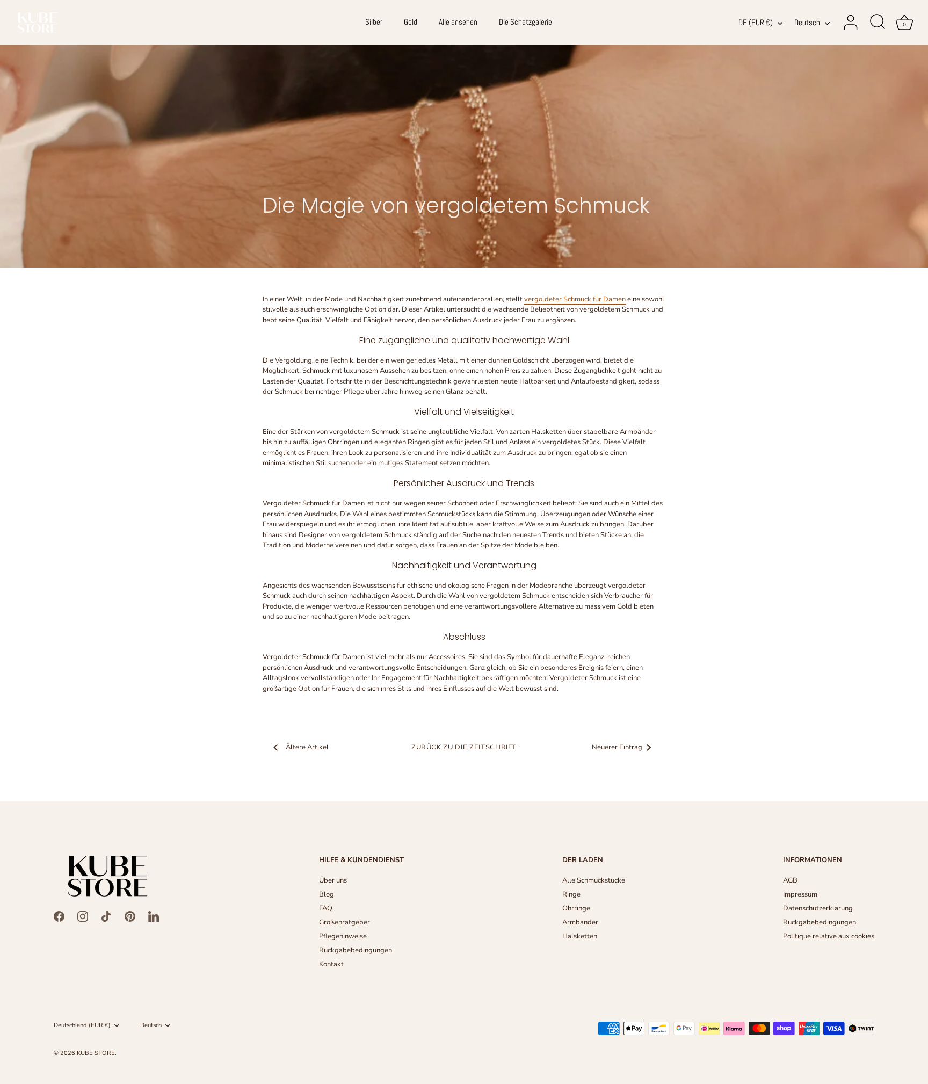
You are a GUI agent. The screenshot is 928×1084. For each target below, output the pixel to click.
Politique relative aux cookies (828, 936)
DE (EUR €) (755, 23)
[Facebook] (59, 916)
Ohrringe (576, 908)
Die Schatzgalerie (525, 22)
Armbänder (580, 922)
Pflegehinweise (343, 936)
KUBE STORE (96, 1053)
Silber (373, 22)
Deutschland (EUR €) (82, 1025)
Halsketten (579, 936)
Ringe (571, 894)
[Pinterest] (130, 916)
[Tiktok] (106, 916)
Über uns (333, 880)
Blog (326, 894)
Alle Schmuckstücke (593, 880)
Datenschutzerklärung (818, 908)
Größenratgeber (344, 922)
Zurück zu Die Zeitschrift (464, 747)
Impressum (800, 894)
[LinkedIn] (153, 916)
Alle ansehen (458, 22)
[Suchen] (877, 22)
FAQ (325, 908)
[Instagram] (82, 916)
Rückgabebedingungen (355, 950)
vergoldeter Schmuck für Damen (575, 299)
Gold (410, 22)
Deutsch (807, 23)
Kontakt (331, 964)
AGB (790, 880)
